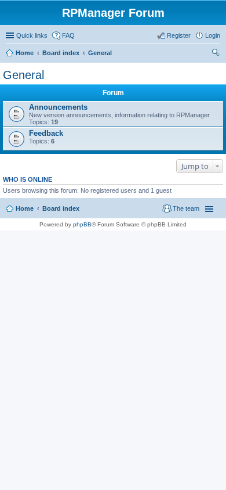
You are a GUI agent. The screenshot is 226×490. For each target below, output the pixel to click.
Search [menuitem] (215, 54)
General (100, 52)
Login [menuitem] (212, 35)
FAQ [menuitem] (68, 35)
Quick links (32, 35)
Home (25, 52)
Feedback (46, 133)
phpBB (82, 224)
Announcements (58, 107)
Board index (60, 52)
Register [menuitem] (179, 35)
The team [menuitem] (186, 208)
